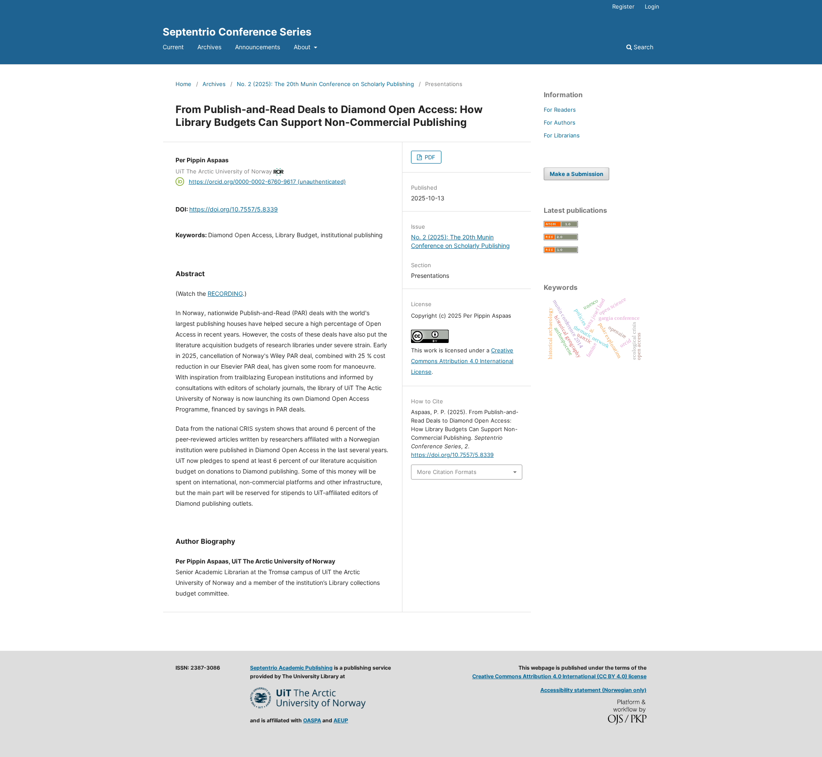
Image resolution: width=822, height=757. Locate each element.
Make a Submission (576, 173)
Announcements (257, 47)
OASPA (312, 720)
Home (183, 83)
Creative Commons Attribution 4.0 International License (462, 361)
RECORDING (225, 293)
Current (173, 47)
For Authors (559, 122)
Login (652, 6)
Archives (209, 47)
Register (623, 6)
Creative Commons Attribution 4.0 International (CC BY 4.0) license (559, 676)
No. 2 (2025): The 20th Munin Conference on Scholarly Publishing (325, 83)
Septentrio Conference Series (237, 32)
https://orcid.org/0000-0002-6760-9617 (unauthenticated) (267, 181)
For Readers (560, 109)
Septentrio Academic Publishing (291, 668)
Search (642, 47)
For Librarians (562, 135)
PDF (429, 157)
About (303, 47)
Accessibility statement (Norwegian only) (593, 690)
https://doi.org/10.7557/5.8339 (233, 209)
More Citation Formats (447, 471)
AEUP (341, 720)
